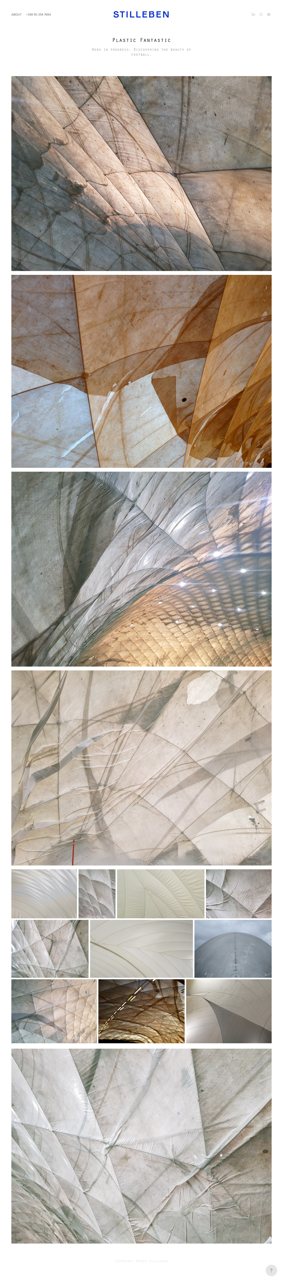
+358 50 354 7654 (38, 14)
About (16, 14)
